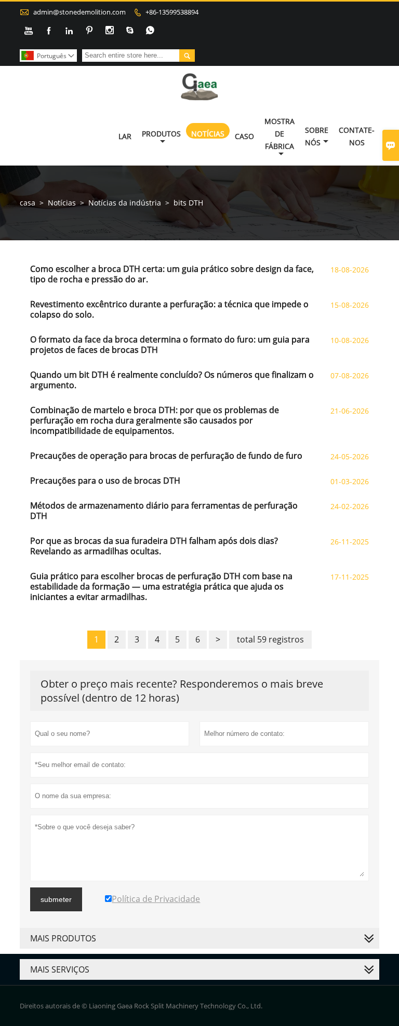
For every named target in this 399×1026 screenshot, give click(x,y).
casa (27, 203)
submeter (56, 899)
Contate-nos (357, 136)
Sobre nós (316, 136)
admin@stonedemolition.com (79, 12)
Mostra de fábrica (279, 133)
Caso (244, 136)
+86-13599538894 (171, 12)
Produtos (161, 134)
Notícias (207, 134)
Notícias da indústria (124, 203)
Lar (124, 136)
